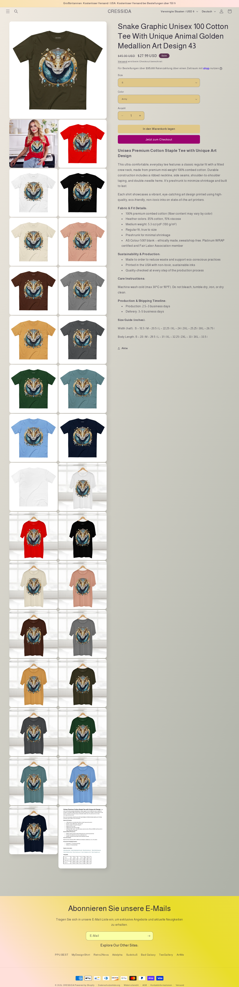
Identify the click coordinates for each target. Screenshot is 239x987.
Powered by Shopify (84, 985)
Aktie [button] (125, 348)
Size (120, 75)
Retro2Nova (101, 954)
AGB (144, 985)
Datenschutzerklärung (109, 985)
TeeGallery (166, 954)
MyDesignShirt (81, 954)
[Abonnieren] (149, 936)
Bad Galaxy (148, 954)
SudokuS (132, 954)
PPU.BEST (61, 954)
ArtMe (180, 954)
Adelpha (117, 954)
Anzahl (121, 108)
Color (121, 91)
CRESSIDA (68, 985)
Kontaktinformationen (161, 985)
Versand (122, 61)
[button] (8, 11)
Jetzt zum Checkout (159, 139)
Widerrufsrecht (131, 985)
